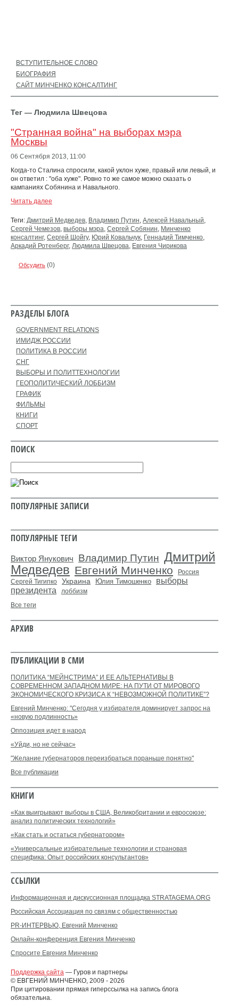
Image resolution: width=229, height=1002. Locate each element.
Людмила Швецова (100, 246)
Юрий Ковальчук (116, 237)
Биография (36, 74)
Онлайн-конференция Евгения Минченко (73, 939)
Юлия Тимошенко (123, 581)
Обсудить (32, 265)
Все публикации (35, 772)
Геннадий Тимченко (173, 237)
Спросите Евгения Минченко (54, 953)
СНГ (22, 362)
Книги (27, 415)
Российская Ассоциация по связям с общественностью (94, 911)
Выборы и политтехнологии (68, 372)
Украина (76, 581)
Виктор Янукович (42, 558)
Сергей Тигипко (34, 581)
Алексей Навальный (173, 220)
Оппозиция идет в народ (48, 730)
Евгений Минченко (124, 570)
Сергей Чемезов (35, 229)
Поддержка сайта (37, 972)
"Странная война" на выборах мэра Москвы (96, 137)
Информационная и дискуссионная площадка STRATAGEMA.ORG (110, 897)
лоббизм (74, 591)
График (28, 394)
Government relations (57, 330)
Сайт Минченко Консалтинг (66, 85)
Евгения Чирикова (159, 246)
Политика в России (51, 351)
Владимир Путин (114, 220)
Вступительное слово (56, 63)
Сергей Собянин (132, 229)
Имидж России (43, 340)
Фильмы (30, 404)
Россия (188, 572)
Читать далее (31, 201)
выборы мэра (83, 229)
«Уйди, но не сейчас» (43, 744)
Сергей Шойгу (67, 237)
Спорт (27, 425)
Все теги (23, 605)
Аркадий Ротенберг (40, 246)
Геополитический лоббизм (66, 383)
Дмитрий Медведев (56, 220)
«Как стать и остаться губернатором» (68, 835)
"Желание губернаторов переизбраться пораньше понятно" (102, 758)
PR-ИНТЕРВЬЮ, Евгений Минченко (64, 925)
